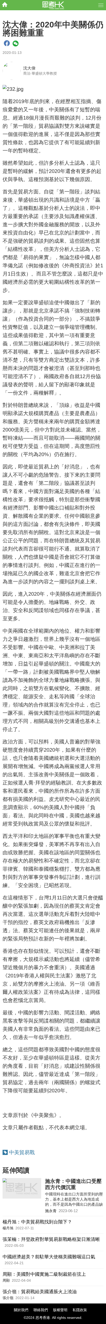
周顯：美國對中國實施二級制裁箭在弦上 (44, 1274)
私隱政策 (80, 1310)
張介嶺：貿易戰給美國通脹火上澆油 (40, 1291)
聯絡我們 (40, 1310)
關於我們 (21, 1310)
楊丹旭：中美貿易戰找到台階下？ (37, 1221)
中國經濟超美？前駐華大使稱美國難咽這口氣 (49, 1256)
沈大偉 (29, 68)
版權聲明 (60, 1310)
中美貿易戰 (22, 1152)
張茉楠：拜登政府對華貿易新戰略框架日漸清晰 (51, 1239)
